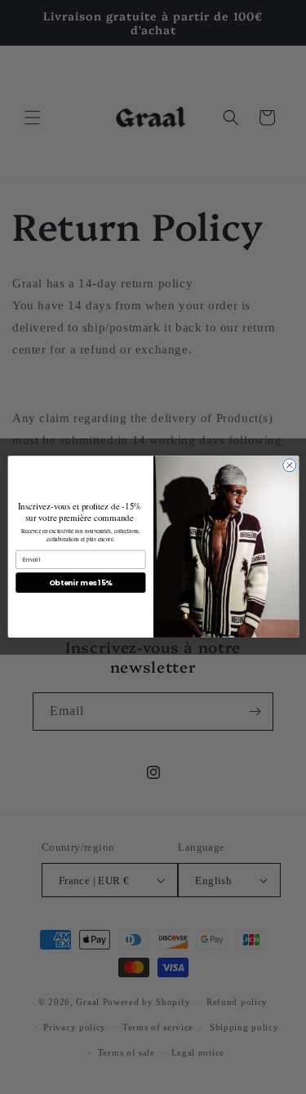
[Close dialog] (288, 465)
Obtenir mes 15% (80, 583)
